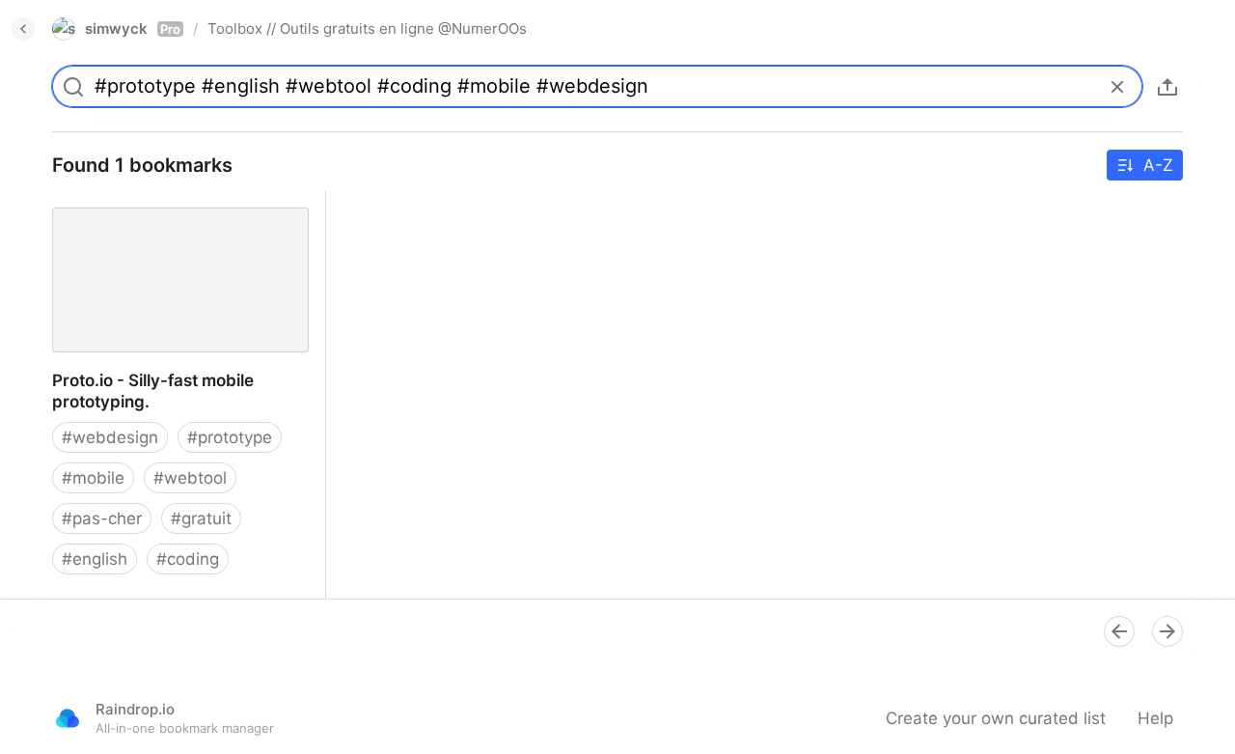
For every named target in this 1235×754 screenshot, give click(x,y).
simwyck (132, 28)
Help (1155, 718)
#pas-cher (102, 518)
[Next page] (1167, 631)
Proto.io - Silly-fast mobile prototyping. (136, 211)
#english (94, 559)
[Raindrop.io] (67, 718)
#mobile (93, 478)
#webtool (190, 478)
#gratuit (201, 518)
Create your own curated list (996, 718)
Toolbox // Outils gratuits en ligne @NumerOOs (367, 28)
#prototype (229, 437)
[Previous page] (1119, 631)
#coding (187, 559)
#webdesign (110, 437)
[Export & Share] (1167, 86)
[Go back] (23, 29)
